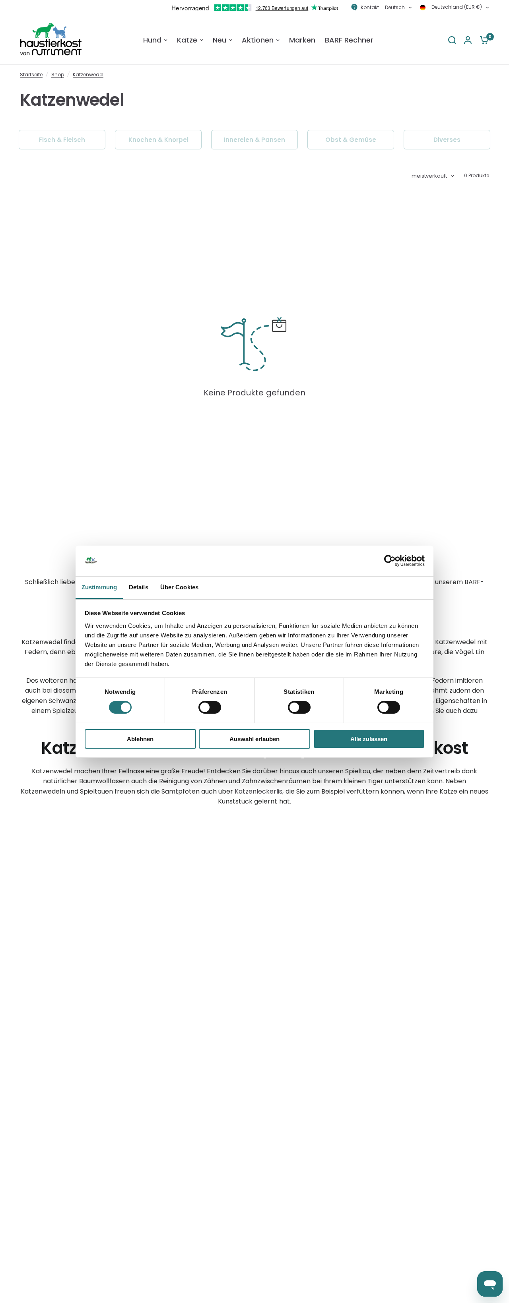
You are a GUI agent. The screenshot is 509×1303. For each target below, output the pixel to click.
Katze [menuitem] (187, 40)
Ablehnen (140, 738)
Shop (57, 74)
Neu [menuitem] (219, 40)
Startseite (31, 74)
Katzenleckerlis (258, 791)
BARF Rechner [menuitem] (349, 40)
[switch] (209, 707)
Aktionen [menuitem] (258, 40)
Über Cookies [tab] (179, 586)
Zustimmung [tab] (99, 586)
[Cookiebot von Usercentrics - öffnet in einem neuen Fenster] (390, 561)
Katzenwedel (88, 74)
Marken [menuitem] (302, 40)
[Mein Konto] (468, 40)
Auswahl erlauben (254, 738)
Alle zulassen (368, 738)
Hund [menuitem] (152, 40)
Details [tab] (138, 586)
